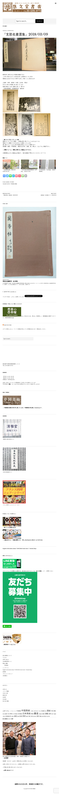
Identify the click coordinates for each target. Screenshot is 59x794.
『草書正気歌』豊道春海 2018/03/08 (10, 194)
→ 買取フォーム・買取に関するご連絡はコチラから (17, 150)
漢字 (53, 713)
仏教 (35, 711)
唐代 (46, 711)
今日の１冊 (5, 693)
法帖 (46, 714)
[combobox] (25, 21)
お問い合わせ (6, 659)
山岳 (5, 714)
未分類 (4, 697)
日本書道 (20, 714)
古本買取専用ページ (7, 661)
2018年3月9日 (11, 30)
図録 (16, 183)
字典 (52, 711)
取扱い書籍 (5, 663)
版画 (55, 713)
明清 (32, 714)
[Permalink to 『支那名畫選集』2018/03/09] (29, 70)
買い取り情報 (6, 701)
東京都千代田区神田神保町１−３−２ (11, 364)
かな (7, 711)
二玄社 (31, 711)
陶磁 (41, 716)
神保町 (12, 716)
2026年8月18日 (6, 279)
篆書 (18, 716)
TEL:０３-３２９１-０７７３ (37, 153)
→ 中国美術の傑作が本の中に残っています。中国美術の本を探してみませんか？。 (23, 407)
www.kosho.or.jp (9, 317)
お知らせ (5, 689)
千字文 (39, 711)
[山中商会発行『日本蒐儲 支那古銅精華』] (47, 164)
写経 (37, 711)
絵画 (21, 716)
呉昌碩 (42, 711)
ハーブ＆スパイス (12, 711)
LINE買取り (5, 675)
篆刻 (15, 716)
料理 (11, 714)
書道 (36, 713)
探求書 (4, 671)
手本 (8, 714)
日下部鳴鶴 (15, 713)
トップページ (6, 667)
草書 (29, 716)
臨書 (27, 716)
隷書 (43, 716)
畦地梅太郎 (8, 716)
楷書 (43, 714)
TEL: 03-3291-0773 (8, 365)
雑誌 (45, 716)
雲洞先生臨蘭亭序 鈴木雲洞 (10, 281)
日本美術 (27, 713)
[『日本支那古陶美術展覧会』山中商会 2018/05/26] (29, 164)
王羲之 (4, 716)
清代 (50, 714)
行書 (32, 716)
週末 (38, 716)
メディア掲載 (6, 691)
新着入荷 (5, 695)
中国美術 (13, 183)
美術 (24, 716)
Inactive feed (8, 325)
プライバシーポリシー (8, 673)
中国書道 (18, 711)
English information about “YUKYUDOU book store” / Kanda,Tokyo (19, 548)
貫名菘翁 (34, 716)
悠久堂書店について (7, 655)
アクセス (5, 657)
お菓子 (4, 711)
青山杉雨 (48, 716)
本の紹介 (5, 26)
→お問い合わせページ (8, 770)
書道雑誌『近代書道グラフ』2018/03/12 (48, 194)
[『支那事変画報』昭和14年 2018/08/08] (11, 164)
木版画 (40, 713)
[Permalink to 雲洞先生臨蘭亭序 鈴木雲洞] (29, 242)
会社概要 (6, 758)
